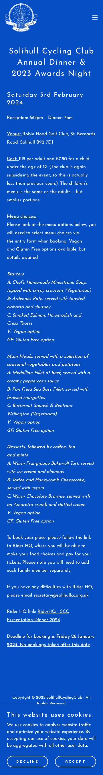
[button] (95, 17)
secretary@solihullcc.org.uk (61, 595)
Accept (75, 761)
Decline (27, 761)
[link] (21, 17)
